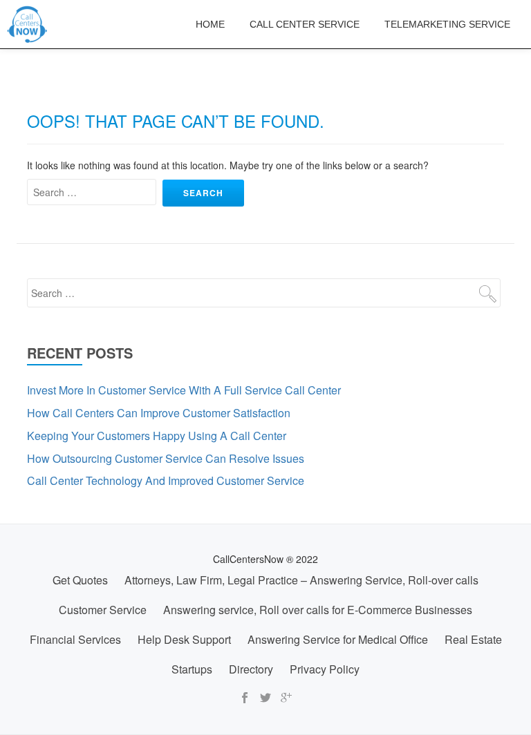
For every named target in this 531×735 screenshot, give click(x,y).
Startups (191, 669)
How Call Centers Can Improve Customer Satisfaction (158, 413)
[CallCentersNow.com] (29, 24)
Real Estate (473, 639)
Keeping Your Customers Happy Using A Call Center (156, 435)
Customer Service (103, 610)
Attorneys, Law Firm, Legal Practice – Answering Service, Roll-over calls (301, 580)
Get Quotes (80, 580)
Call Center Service (305, 24)
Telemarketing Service (447, 24)
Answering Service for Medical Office (338, 639)
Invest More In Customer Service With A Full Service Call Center (184, 390)
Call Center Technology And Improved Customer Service (165, 480)
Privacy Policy (325, 669)
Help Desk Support (184, 639)
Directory (251, 669)
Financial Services (75, 639)
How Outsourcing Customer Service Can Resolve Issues (165, 458)
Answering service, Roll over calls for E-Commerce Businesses (317, 610)
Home (210, 24)
